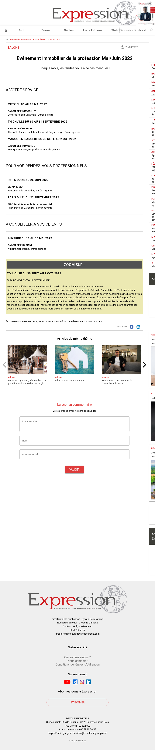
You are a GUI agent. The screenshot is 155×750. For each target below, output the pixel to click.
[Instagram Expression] (81, 682)
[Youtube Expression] (67, 682)
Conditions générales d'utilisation (78, 664)
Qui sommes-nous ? (77, 657)
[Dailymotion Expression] (75, 682)
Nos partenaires (77, 740)
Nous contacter (77, 661)
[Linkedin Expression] (88, 682)
